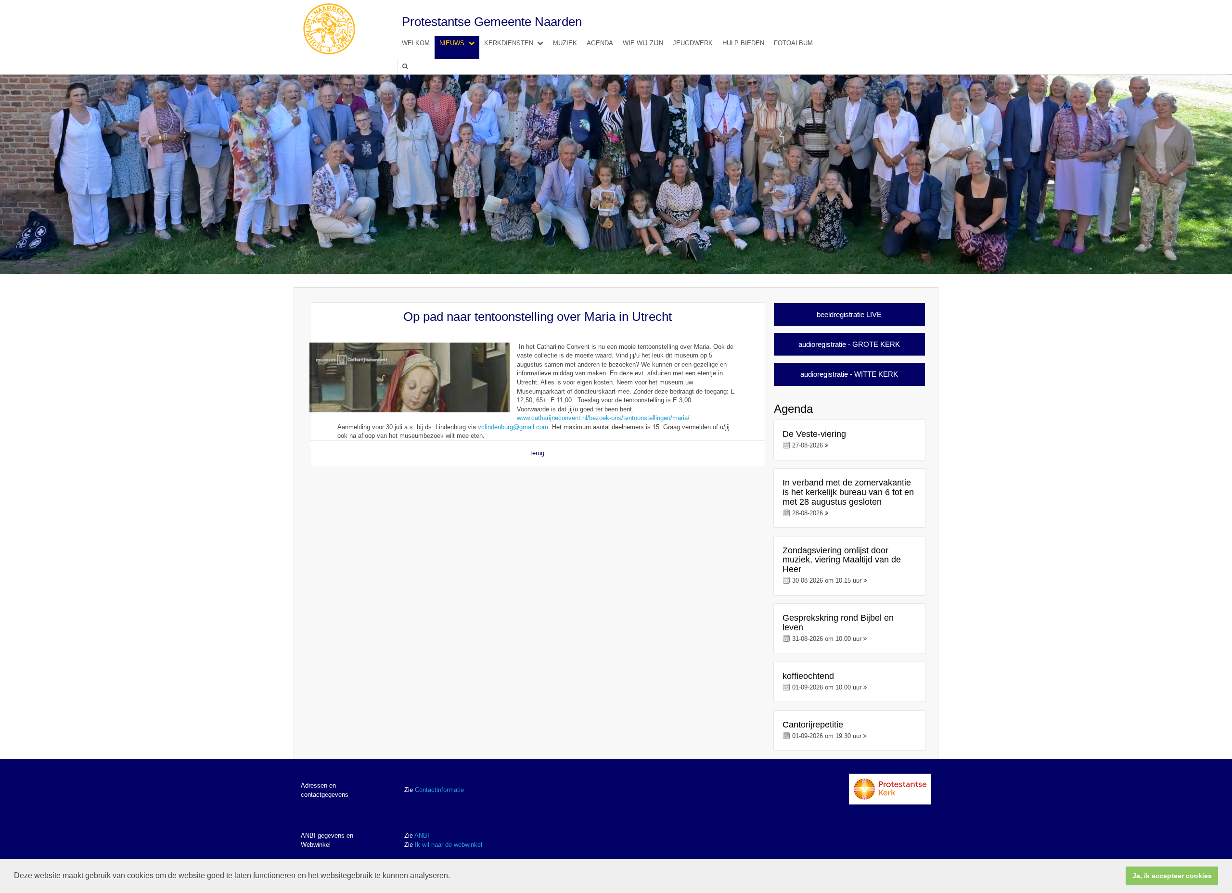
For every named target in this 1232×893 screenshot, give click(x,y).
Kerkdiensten (508, 43)
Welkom (416, 43)
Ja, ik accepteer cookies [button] (1172, 876)
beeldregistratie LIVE (849, 314)
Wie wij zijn (643, 43)
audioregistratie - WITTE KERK (849, 374)
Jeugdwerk (693, 43)
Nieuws (451, 43)
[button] (453, 876)
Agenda (600, 43)
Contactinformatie (439, 789)
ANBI (421, 835)
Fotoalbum (793, 43)
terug (537, 453)
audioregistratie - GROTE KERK (849, 344)
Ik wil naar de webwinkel (448, 844)
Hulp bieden (743, 43)
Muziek (565, 43)
